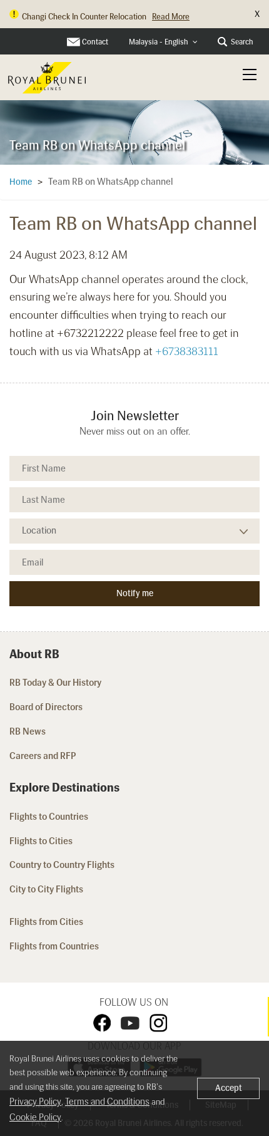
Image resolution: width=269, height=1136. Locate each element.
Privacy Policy (35, 1101)
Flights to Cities (41, 841)
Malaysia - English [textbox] (158, 42)
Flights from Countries (54, 946)
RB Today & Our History (55, 682)
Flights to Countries (48, 816)
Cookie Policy (35, 1117)
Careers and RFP (42, 756)
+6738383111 (186, 351)
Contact (95, 42)
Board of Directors (46, 707)
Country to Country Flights (62, 864)
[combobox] (163, 42)
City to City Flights (47, 889)
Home (20, 182)
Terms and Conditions (107, 1101)
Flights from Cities (46, 921)
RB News (27, 731)
